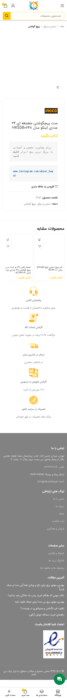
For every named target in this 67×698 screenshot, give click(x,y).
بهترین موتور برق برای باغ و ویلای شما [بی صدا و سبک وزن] (35, 587)
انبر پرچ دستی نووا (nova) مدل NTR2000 (49, 268)
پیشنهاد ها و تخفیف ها (52, 568)
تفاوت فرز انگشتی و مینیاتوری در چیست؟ (42, 608)
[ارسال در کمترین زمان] (33, 345)
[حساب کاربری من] (13, 5)
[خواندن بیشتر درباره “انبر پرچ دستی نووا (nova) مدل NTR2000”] (39, 239)
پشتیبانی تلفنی (33, 300)
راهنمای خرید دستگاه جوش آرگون (46, 615)
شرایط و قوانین (56, 553)
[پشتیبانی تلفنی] (33, 291)
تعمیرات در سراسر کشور (33, 409)
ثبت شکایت (58, 521)
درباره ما (60, 506)
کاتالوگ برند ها (56, 561)
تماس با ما (58, 499)
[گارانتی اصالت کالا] (33, 318)
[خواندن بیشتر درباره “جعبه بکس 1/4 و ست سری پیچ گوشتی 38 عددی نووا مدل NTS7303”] (8, 239)
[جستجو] (7, 16)
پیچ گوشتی (34, 26)
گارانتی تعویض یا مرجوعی (33, 382)
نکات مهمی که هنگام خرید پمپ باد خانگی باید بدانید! (36, 596)
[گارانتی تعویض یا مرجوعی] (33, 372)
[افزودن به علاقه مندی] (39, 246)
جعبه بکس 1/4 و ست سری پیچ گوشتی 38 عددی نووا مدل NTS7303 (18, 270)
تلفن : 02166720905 (54, 467)
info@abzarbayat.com (50, 482)
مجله (61, 514)
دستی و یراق (49, 26)
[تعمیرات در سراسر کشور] (33, 400)
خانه (61, 26)
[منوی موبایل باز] (62, 5)
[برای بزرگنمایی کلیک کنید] (57, 87)
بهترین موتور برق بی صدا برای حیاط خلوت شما (39, 602)
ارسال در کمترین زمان (33, 355)
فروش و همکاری (55, 529)
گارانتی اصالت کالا (33, 327)
